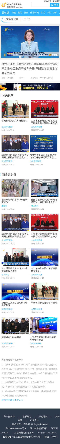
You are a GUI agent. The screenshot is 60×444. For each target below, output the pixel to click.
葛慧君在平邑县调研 (11, 337)
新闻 (20, 12)
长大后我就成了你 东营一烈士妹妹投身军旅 (15, 269)
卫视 (14, 12)
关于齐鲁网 (9, 416)
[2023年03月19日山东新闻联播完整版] (15, 291)
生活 (43, 12)
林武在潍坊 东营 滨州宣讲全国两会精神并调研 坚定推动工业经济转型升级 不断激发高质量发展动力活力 (15, 159)
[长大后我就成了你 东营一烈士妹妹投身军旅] (15, 257)
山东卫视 (26, 19)
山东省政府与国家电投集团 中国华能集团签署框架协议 (44, 122)
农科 (55, 12)
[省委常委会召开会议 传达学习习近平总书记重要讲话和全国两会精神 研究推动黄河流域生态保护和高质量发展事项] (43, 143)
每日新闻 (34, 206)
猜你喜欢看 (9, 174)
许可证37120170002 (47, 432)
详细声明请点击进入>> (12, 400)
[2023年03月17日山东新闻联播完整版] (44, 257)
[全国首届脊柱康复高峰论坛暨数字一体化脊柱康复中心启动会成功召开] (44, 188)
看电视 (5, 12)
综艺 (49, 12)
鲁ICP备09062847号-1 (16, 428)
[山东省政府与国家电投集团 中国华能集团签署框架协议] (44, 109)
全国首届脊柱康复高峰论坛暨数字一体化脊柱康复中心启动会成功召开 (44, 202)
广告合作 (34, 420)
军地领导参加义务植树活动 (14, 121)
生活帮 (4, 206)
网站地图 (56, 1)
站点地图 (43, 416)
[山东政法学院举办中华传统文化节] (15, 188)
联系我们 (26, 416)
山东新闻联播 (7, 127)
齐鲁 (26, 12)
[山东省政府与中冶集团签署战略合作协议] (43, 325)
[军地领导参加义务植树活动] (15, 109)
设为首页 (47, 1)
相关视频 (7, 95)
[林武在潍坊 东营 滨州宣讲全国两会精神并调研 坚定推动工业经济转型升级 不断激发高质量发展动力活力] (15, 143)
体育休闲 (34, 12)
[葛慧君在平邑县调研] (15, 325)
